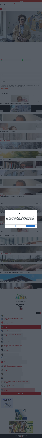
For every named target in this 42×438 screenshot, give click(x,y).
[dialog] (21, 219)
